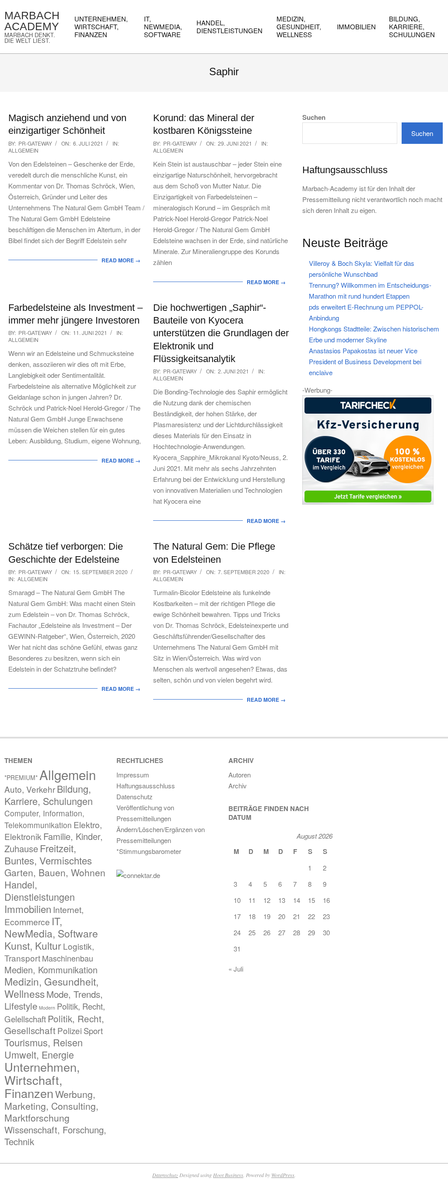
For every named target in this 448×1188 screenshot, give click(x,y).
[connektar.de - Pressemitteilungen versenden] (168, 875)
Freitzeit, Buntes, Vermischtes (48, 854)
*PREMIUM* (21, 777)
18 (252, 916)
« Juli (235, 968)
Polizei (69, 1030)
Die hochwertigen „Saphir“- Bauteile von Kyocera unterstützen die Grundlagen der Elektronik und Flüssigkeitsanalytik (221, 333)
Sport (93, 1030)
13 (281, 900)
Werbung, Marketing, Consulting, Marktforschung (51, 1105)
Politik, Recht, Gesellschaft (54, 1024)
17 (237, 916)
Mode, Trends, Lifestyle (53, 999)
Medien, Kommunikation (51, 969)
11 (252, 900)
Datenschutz (165, 1174)
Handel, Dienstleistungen (39, 890)
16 (326, 900)
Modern (47, 1007)
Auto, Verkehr (29, 789)
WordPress (282, 1174)
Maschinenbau (67, 958)
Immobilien (27, 909)
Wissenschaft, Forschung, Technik (55, 1135)
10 (237, 900)
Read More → (121, 260)
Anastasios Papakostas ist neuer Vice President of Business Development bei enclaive (365, 361)
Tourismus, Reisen (43, 1042)
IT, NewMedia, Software (51, 927)
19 (266, 916)
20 (281, 916)
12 (266, 900)
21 (296, 916)
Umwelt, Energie (39, 1054)
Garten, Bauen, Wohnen (54, 872)
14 (296, 900)
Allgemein (23, 150)
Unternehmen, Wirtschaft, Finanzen (42, 1079)
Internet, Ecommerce (44, 915)
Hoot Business (228, 1174)
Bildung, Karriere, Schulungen (48, 795)
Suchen (314, 117)
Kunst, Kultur (32, 945)
